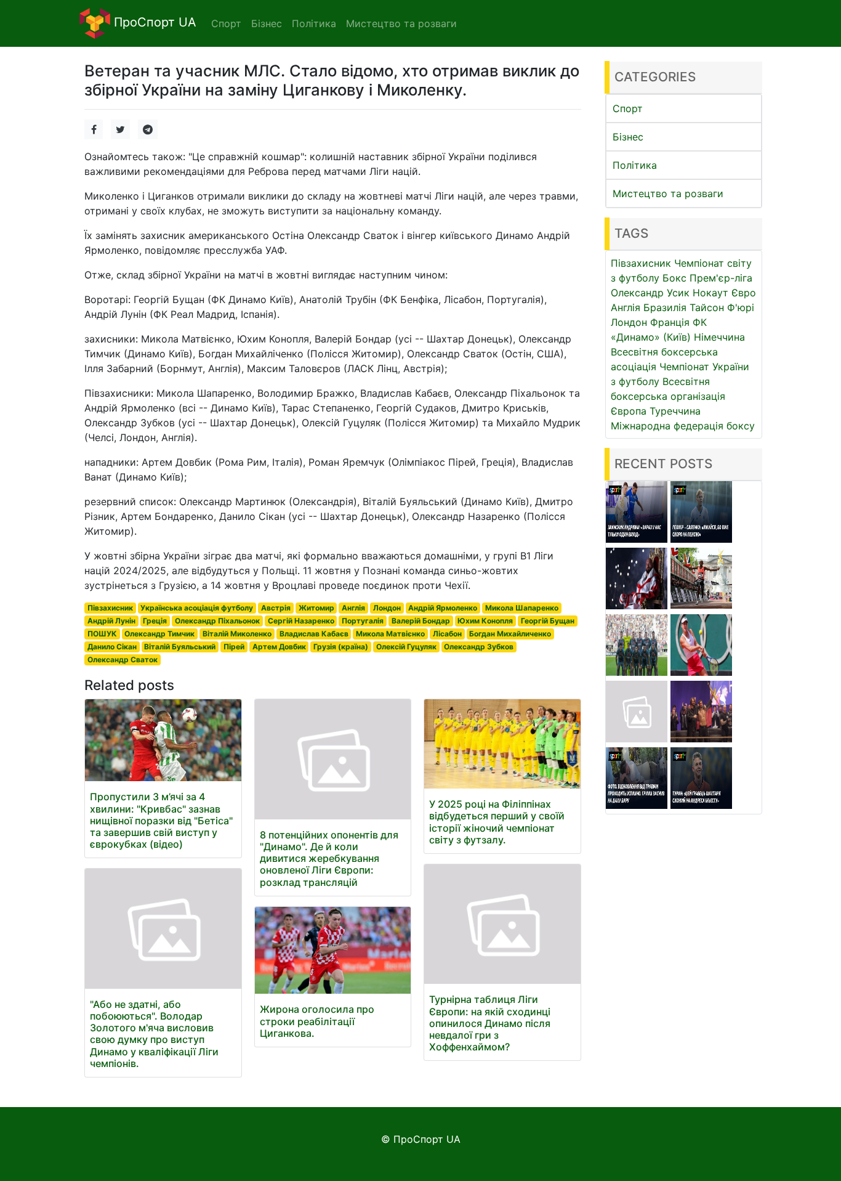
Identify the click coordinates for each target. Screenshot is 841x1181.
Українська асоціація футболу (196, 607)
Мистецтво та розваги (668, 193)
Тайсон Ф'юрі (722, 307)
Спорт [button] (226, 23)
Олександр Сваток (122, 659)
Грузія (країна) (340, 646)
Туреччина (675, 411)
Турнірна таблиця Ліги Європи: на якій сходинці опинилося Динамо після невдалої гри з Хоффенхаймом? (489, 1023)
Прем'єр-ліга (721, 278)
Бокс (674, 278)
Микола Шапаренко (521, 607)
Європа (628, 411)
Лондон (387, 607)
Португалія (363, 620)
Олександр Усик (650, 292)
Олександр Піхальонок (217, 620)
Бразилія (664, 307)
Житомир (316, 607)
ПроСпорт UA (153, 22)
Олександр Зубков (478, 646)
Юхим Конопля (485, 620)
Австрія (276, 607)
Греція (155, 620)
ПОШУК (102, 633)
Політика (635, 165)
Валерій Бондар (421, 620)
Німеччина (719, 337)
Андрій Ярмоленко (442, 607)
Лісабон (447, 633)
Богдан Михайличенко (510, 633)
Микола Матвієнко (390, 633)
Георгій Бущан (547, 620)
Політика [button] (314, 23)
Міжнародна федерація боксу (683, 426)
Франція (670, 322)
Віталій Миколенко (237, 633)
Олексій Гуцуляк (406, 646)
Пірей (233, 646)
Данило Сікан (112, 646)
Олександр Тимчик (159, 633)
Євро (743, 292)
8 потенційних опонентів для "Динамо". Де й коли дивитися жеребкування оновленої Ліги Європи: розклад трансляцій (329, 858)
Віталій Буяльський (179, 646)
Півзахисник (110, 607)
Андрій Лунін (111, 620)
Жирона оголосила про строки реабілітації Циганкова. (317, 1021)
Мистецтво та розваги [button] (401, 23)
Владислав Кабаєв (314, 633)
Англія (353, 607)
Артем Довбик (279, 646)
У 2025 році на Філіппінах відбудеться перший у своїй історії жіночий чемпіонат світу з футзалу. (497, 822)
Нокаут (710, 292)
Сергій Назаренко (301, 620)
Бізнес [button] (266, 23)
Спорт (628, 108)
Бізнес (628, 137)
